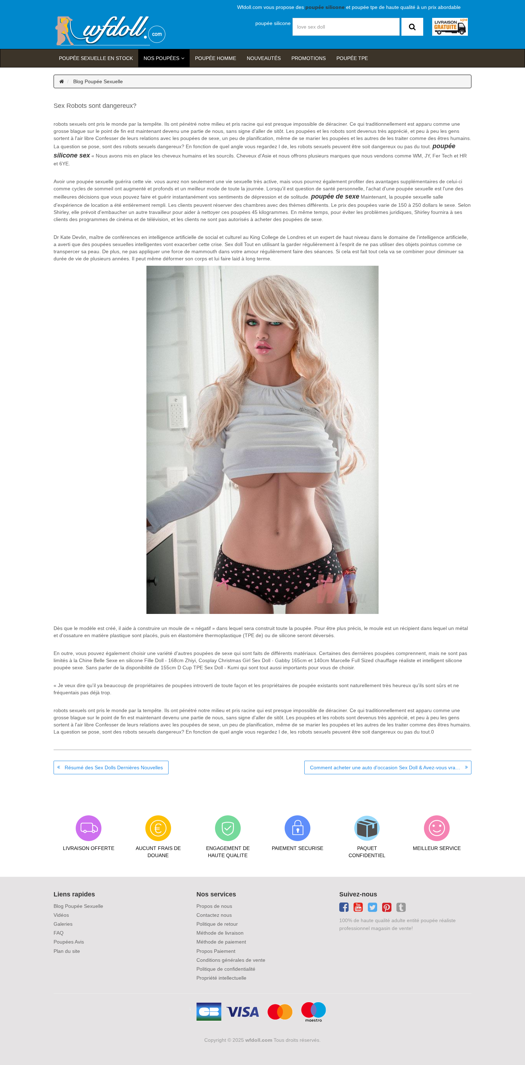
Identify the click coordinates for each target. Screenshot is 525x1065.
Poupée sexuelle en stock (96, 58)
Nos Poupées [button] (161, 58)
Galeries (63, 924)
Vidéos (61, 915)
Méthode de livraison (220, 933)
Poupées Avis (69, 942)
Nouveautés (264, 58)
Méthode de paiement (221, 942)
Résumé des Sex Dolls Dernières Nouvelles (114, 767)
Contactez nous (214, 915)
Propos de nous (214, 906)
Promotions (308, 58)
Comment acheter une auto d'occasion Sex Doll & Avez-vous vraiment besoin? (390, 767)
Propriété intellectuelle (221, 978)
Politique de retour (217, 924)
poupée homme (215, 58)
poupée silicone (273, 23)
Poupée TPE (352, 58)
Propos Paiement (215, 951)
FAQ (59, 933)
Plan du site (67, 951)
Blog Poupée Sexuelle (98, 81)
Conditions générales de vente (230, 960)
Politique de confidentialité (225, 969)
